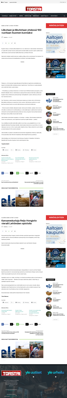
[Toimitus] (2, 37)
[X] (65, 2)
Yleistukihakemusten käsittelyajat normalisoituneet (8, 204)
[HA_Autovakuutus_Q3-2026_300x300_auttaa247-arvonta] (56, 78)
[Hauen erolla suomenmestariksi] (49, 121)
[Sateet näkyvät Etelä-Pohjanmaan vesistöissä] (49, 128)
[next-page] (4, 209)
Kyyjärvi (16, 25)
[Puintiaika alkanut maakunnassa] (22, 198)
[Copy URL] (11, 43)
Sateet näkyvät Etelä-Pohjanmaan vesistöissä (59, 129)
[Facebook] (60, 2)
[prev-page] (2, 209)
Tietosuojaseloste (11, 390)
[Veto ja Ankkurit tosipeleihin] (36, 198)
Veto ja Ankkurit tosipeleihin (36, 205)
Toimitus (6, 37)
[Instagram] (62, 2)
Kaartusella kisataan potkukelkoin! (9, 182)
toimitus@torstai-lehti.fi (10, 395)
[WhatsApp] (8, 43)
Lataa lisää (55, 134)
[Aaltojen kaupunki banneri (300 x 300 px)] (56, 52)
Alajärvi (36, 202)
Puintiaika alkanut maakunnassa (22, 205)
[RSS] (63, 2)
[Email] (14, 43)
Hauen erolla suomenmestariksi (57, 122)
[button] (64, 15)
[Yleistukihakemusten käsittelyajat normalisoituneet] (8, 198)
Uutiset (11, 25)
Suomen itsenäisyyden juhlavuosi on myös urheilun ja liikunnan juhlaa (7, 159)
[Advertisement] (22, 72)
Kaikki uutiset (5, 25)
